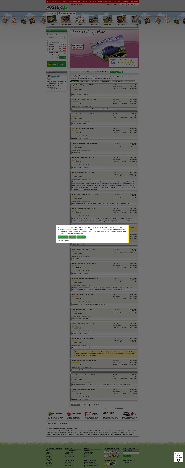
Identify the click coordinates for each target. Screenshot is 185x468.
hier (61, 233)
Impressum (66, 240)
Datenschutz (60, 240)
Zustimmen (81, 237)
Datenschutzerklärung (77, 233)
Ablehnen (72, 237)
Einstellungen (63, 237)
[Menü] (182, 453)
